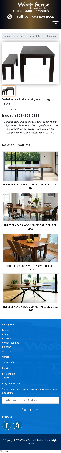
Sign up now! (30, 409)
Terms (5, 377)
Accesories (7, 351)
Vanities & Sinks (10, 342)
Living (5, 334)
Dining (7, 36)
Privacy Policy (9, 373)
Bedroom (7, 338)
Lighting (6, 346)
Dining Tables (18, 36)
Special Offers (9, 362)
